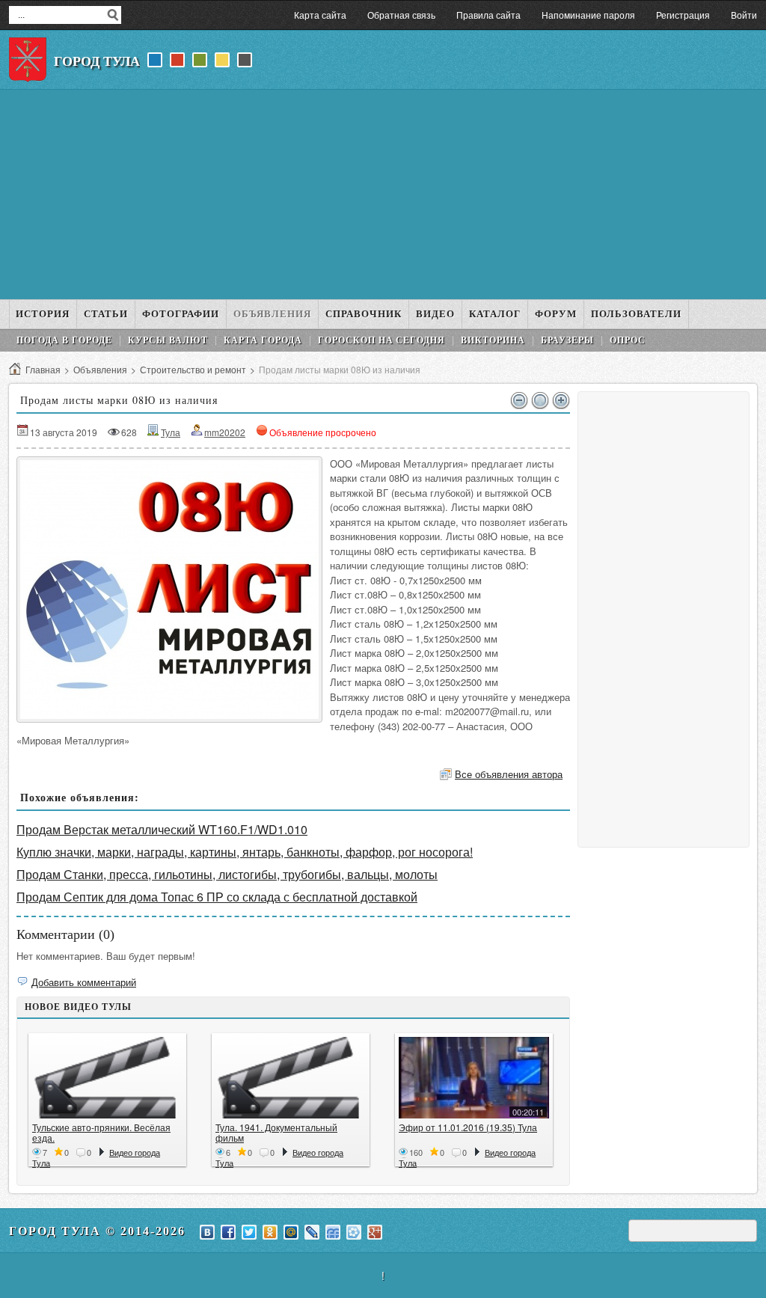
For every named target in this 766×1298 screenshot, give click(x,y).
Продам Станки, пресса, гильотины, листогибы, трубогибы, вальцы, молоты (227, 874)
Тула (170, 432)
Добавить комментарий (83, 982)
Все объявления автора (509, 774)
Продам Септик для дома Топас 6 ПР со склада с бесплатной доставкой (216, 896)
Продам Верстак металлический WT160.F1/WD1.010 (161, 829)
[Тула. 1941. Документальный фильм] (290, 1077)
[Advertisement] (383, 194)
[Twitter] (249, 1232)
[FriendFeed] (332, 1232)
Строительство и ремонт (193, 369)
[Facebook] (228, 1232)
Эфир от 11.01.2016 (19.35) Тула (468, 1127)
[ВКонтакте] (207, 1232)
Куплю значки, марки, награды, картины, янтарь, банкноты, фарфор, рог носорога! (244, 851)
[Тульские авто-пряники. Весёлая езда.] (107, 1077)
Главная (43, 369)
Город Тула (97, 61)
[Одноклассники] (270, 1232)
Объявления (100, 369)
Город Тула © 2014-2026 (97, 1231)
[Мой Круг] (353, 1232)
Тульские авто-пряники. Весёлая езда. (101, 1132)
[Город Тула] (27, 59)
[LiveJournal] (311, 1232)
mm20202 (224, 432)
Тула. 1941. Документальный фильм (276, 1132)
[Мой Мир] (291, 1232)
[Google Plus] (374, 1232)
